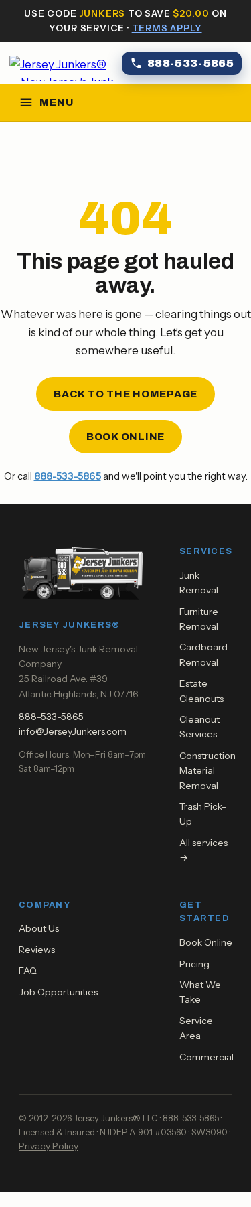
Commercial (206, 1057)
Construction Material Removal (207, 771)
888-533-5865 (67, 476)
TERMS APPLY (167, 28)
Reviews (37, 950)
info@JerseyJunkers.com (73, 731)
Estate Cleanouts (201, 690)
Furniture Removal (198, 619)
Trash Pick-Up (202, 813)
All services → (203, 850)
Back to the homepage (125, 393)
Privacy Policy (48, 1146)
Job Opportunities (58, 992)
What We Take (200, 992)
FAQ (28, 971)
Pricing (194, 964)
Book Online (125, 436)
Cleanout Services (199, 726)
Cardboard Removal (203, 654)
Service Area (196, 1028)
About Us (39, 928)
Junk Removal (198, 582)
